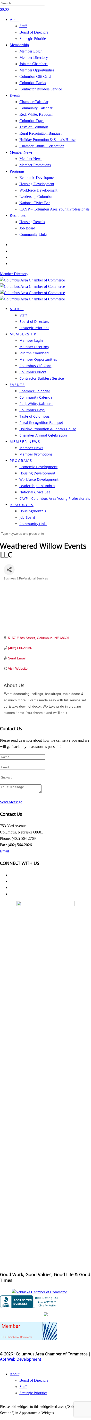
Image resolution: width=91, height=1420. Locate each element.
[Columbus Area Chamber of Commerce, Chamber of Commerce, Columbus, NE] (30, 1301)
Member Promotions (35, 165)
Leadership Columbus (36, 196)
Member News (21, 152)
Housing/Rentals (32, 222)
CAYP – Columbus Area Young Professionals (54, 209)
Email (4, 851)
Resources (17, 215)
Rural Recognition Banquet (40, 133)
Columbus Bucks (32, 83)
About (14, 20)
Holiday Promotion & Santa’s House (47, 140)
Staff (23, 26)
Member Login (30, 51)
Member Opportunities (36, 70)
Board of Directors (33, 32)
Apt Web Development (20, 1359)
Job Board (27, 228)
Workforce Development (38, 190)
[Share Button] (9, 569)
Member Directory (33, 57)
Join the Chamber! (33, 64)
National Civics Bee (34, 203)
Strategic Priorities (33, 38)
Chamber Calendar (33, 102)
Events (15, 95)
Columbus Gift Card (35, 76)
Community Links (33, 234)
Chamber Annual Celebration (41, 146)
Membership (19, 45)
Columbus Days (31, 121)
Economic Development (38, 177)
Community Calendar (35, 108)
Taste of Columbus (33, 127)
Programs (17, 171)
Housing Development (36, 184)
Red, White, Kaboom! (36, 114)
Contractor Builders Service (40, 89)
